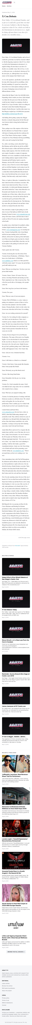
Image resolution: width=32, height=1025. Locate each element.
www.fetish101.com (18, 451)
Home (3, 6)
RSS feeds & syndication (8, 988)
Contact (4, 1005)
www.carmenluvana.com (23, 214)
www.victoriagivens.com (13, 229)
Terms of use (5, 1000)
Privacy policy (5, 998)
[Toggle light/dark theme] (14, 2)
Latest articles (6, 983)
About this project (7, 990)
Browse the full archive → (16, 951)
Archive (9, 6)
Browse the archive (7, 985)
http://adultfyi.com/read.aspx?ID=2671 (12, 114)
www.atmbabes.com (7, 260)
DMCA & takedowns (7, 1002)
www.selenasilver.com (8, 412)
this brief (17, 545)
